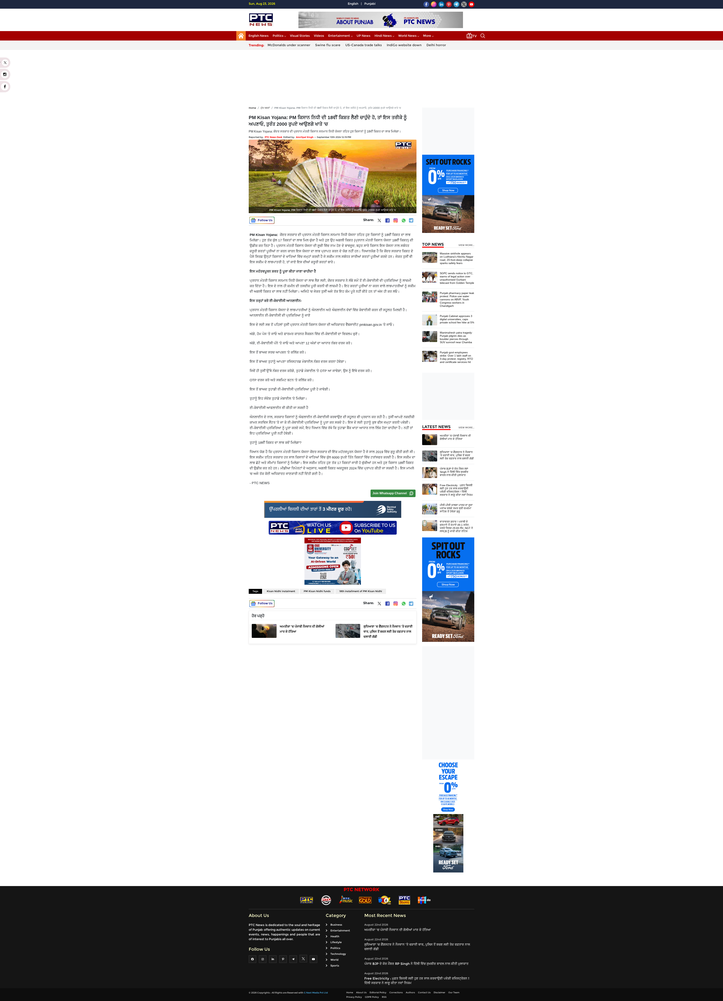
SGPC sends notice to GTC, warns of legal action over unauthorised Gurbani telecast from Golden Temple (457, 278)
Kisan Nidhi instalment (281, 591)
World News (407, 35)
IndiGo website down (404, 45)
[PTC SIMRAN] (404, 900)
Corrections (396, 992)
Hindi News (383, 35)
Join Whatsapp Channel (389, 493)
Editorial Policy (378, 992)
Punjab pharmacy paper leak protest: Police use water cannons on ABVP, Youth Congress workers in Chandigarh (457, 299)
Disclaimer (439, 992)
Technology (338, 954)
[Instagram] (395, 220)
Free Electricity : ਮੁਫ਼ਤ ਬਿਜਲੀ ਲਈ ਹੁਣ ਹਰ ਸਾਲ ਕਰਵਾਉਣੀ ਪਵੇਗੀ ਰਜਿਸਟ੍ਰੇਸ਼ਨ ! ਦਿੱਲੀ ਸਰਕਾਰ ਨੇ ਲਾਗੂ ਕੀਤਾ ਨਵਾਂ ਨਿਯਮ (456, 490)
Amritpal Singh (304, 137)
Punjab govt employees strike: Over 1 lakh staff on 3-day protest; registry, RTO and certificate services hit (456, 357)
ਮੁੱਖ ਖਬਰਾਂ (265, 107)
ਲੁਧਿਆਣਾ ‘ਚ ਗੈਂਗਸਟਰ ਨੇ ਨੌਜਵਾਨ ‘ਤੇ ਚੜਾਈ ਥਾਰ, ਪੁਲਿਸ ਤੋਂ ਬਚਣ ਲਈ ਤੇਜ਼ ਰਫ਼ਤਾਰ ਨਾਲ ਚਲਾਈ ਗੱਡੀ (457, 455)
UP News (363, 35)
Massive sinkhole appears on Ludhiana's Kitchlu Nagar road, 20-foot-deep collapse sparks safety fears (456, 258)
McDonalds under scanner (289, 45)
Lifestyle (336, 942)
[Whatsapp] (403, 220)
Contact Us (424, 992)
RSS (384, 997)
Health (334, 936)
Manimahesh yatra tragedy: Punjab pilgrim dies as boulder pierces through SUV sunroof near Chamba (456, 337)
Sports (334, 965)
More (427, 35)
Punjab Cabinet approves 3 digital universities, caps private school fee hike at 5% (457, 319)
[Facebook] (387, 220)
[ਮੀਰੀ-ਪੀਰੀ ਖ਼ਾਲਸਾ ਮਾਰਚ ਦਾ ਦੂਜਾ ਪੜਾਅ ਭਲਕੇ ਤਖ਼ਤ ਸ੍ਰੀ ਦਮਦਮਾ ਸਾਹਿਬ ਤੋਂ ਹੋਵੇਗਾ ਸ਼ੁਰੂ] (429, 508)
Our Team (453, 992)
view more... (466, 245)
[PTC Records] (326, 900)
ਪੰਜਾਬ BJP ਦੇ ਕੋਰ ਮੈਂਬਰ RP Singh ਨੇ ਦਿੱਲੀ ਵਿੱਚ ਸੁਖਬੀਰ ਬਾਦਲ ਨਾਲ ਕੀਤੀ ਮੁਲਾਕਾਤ (454, 472)
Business (336, 924)
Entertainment (339, 35)
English (353, 3)
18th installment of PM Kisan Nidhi (360, 591)
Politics (278, 35)
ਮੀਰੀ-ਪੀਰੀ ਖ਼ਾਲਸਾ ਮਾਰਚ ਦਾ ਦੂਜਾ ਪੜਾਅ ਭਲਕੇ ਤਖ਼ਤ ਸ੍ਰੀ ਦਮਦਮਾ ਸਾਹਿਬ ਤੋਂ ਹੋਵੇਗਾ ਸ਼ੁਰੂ (456, 508)
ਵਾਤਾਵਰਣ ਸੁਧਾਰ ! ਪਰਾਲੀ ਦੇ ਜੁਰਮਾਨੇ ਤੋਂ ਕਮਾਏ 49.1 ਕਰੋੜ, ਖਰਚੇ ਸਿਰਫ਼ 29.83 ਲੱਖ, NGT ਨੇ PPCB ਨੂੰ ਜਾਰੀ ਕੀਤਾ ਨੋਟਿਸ (456, 526)
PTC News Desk (273, 137)
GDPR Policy (372, 997)
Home (252, 107)
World (334, 959)
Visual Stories (300, 35)
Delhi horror (436, 45)
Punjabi (369, 3)
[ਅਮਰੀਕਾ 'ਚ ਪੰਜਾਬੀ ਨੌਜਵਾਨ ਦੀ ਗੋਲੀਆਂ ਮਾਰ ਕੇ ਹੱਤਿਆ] (429, 439)
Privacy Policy (354, 997)
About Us (361, 992)
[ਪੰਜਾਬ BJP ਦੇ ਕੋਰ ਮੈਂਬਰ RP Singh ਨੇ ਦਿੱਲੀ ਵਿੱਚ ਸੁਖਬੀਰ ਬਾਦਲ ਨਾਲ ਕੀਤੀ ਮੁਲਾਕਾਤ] (429, 472)
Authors (410, 992)
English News (258, 35)
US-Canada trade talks (363, 45)
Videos (319, 35)
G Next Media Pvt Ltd (316, 992)
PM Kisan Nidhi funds (317, 591)
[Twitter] (379, 221)
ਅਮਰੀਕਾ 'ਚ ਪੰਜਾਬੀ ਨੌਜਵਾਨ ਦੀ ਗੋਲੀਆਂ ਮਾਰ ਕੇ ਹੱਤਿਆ (455, 437)
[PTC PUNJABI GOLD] (365, 900)
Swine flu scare (327, 45)
